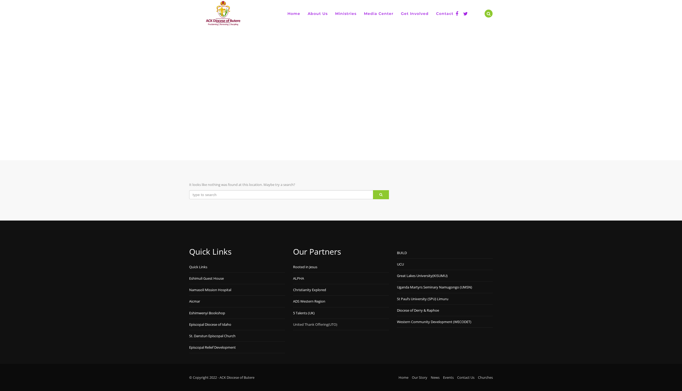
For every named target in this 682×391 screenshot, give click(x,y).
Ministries (345, 13)
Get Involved (415, 13)
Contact (444, 13)
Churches (485, 377)
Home (293, 13)
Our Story (419, 377)
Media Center (378, 13)
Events (448, 377)
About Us (318, 13)
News (435, 377)
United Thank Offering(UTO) (315, 324)
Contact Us (465, 377)
